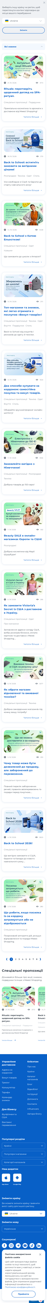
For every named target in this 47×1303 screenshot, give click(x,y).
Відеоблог (32, 1089)
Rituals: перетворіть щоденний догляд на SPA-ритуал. (22, 92)
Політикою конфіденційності (20, 1287)
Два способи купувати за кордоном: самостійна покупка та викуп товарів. (22, 389)
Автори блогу (34, 1114)
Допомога (32, 1099)
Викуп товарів (9, 1078)
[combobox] (23, 46)
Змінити (23, 30)
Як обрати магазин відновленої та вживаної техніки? (21, 693)
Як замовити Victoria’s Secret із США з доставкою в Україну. (23, 609)
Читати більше (32, 117)
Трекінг (6, 1082)
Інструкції (32, 1094)
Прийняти (23, 1294)
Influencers (33, 1109)
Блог (29, 1084)
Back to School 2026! (18, 843)
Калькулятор (8, 1087)
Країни (30, 1071)
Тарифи (6, 1092)
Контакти (32, 1104)
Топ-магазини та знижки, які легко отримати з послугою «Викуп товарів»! (23, 311)
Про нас (31, 1066)
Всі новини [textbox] (10, 47)
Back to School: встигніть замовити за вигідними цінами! (21, 166)
